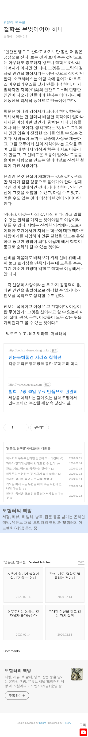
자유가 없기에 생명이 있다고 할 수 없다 (30, 463)
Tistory (67, 722)
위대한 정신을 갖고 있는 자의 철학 (27, 479)
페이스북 (33, 544)
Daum (42, 722)
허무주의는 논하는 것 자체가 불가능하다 (31, 473)
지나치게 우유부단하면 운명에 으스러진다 (32, 458)
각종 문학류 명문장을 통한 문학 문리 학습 (43, 364)
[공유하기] (17, 427)
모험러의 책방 (18, 670)
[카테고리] (5, 5)
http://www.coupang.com (25, 384)
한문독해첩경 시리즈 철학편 (34, 357)
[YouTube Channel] (83, 732)
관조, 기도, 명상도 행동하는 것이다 (28, 468)
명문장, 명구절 (14, 22)
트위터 (55, 544)
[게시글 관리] (23, 427)
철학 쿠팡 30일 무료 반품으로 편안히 (43, 391)
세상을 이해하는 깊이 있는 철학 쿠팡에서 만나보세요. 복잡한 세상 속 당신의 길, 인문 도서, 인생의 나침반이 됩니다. (42, 401)
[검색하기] (82, 5)
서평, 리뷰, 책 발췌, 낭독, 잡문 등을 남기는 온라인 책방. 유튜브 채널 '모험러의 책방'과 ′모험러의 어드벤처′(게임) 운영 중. (34, 681)
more (81, 562)
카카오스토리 (44, 544)
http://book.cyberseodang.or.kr (28, 350)
